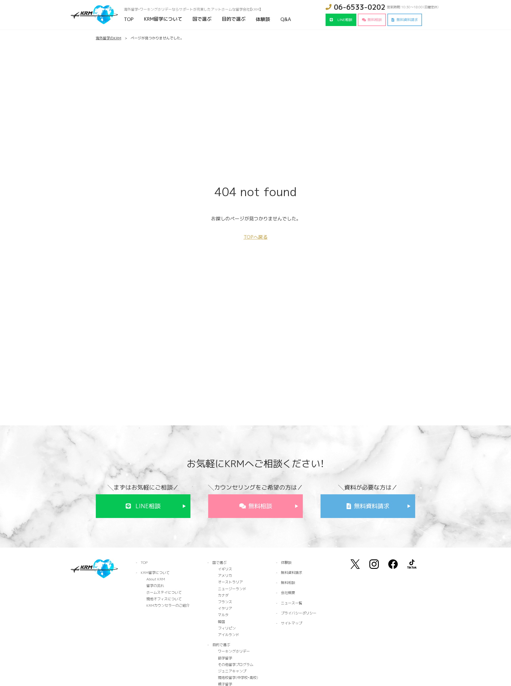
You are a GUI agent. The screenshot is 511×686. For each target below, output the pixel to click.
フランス (225, 601)
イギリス (225, 569)
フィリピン (227, 628)
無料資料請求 (407, 19)
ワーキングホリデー (234, 651)
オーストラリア (230, 582)
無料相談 (375, 19)
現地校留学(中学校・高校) (238, 677)
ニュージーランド (232, 588)
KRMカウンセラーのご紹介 (168, 605)
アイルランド (228, 634)
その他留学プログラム (235, 664)
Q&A (285, 19)
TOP (129, 19)
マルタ (223, 614)
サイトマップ (291, 623)
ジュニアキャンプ (232, 671)
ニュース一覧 (291, 603)
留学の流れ (155, 585)
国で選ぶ (202, 19)
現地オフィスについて (164, 598)
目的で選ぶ (233, 19)
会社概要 (288, 592)
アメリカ (225, 575)
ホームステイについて (164, 592)
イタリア (225, 608)
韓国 (221, 621)
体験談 (263, 19)
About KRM (155, 579)
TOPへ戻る (256, 237)
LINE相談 (344, 19)
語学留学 (225, 658)
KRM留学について (163, 19)
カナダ (223, 595)
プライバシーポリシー (298, 613)
